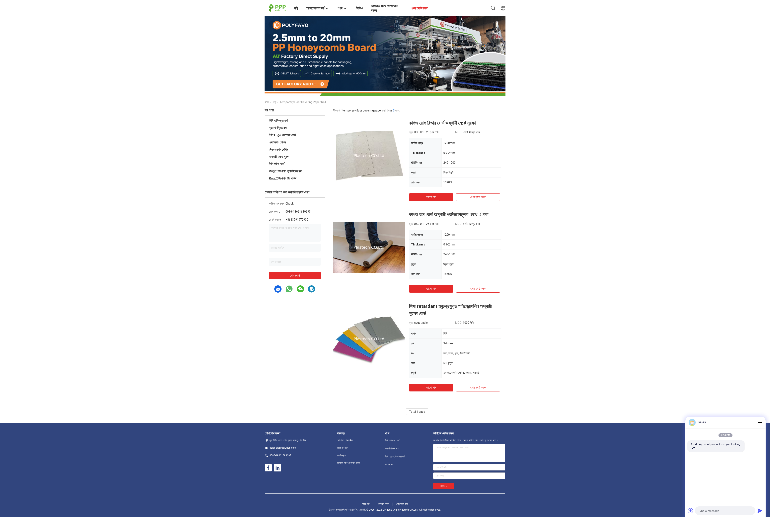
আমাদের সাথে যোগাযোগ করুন (348, 463)
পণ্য (274, 102)
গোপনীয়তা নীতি (402, 504)
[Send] (760, 510)
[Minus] (760, 422)
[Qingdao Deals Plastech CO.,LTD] (276, 7)
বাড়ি (267, 102)
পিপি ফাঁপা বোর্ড (276, 164)
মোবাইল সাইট (383, 504)
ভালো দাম (431, 197)
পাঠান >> (443, 486)
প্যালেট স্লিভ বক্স (278, 128)
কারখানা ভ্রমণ (342, 447)
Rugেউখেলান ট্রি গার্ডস (282, 178)
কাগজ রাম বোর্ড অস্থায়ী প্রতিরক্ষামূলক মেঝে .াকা (448, 214)
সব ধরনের (389, 464)
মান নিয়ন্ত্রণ (341, 455)
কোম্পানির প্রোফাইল (345, 440)
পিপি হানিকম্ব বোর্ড (278, 121)
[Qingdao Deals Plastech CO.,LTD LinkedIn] (277, 467)
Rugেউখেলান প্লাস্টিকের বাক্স (285, 171)
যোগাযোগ (295, 275)
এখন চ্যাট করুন (478, 197)
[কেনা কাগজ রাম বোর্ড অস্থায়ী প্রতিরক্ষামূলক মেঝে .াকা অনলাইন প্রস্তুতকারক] (369, 247)
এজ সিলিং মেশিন (277, 142)
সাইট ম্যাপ (366, 504)
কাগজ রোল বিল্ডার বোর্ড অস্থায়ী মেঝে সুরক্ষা (442, 123)
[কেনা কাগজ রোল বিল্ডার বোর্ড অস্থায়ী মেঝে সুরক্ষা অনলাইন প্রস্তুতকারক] (369, 155)
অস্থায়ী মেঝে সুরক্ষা (279, 157)
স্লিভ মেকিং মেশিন (278, 149)
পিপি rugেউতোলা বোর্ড (282, 135)
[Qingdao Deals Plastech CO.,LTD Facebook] (268, 467)
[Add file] (690, 510)
